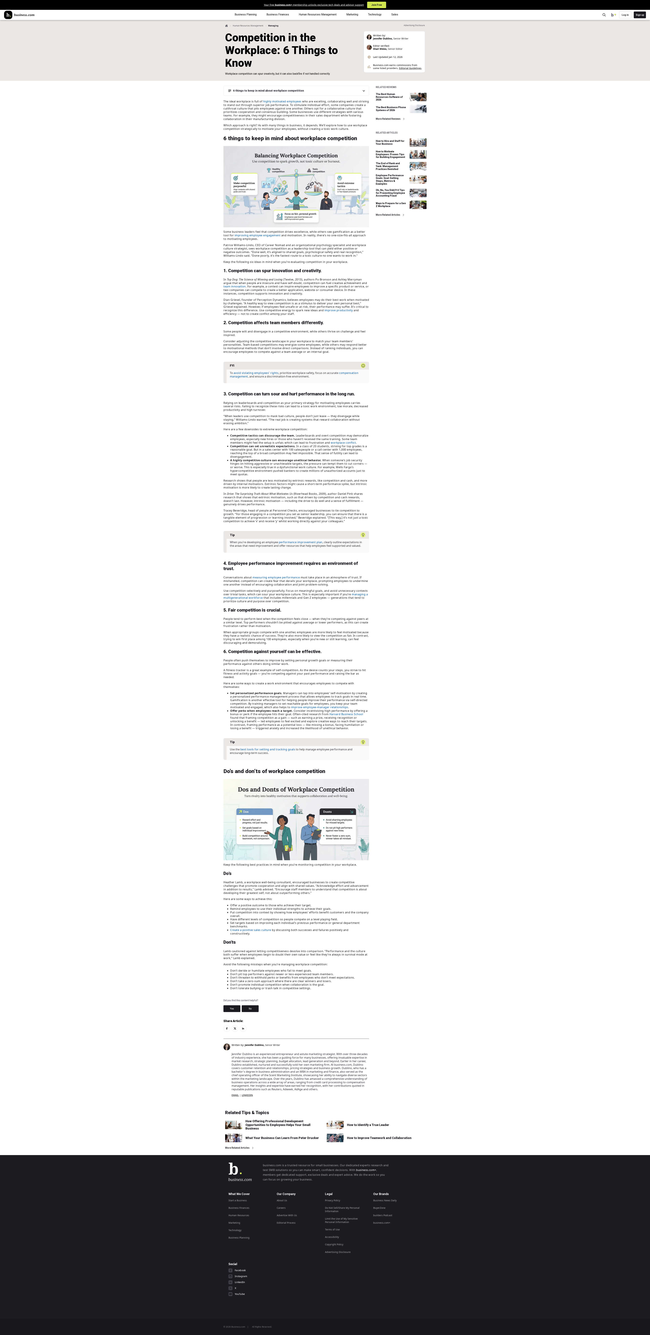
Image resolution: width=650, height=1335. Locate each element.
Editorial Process (286, 1222)
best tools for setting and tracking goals (267, 749)
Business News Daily (385, 1200)
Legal (329, 1194)
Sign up (640, 15)
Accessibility (332, 1237)
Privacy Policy (332, 1200)
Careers (281, 1207)
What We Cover (239, 1194)
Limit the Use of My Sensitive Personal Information (341, 1220)
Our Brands (381, 1194)
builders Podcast (382, 1215)
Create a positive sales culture (250, 930)
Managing (273, 25)
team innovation (234, 286)
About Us (282, 1200)
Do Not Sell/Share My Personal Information (342, 1209)
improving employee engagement (258, 235)
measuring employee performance (276, 577)
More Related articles (388, 214)
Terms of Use (332, 1229)
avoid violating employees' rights (256, 373)
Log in (625, 15)
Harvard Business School (346, 714)
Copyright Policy (334, 1244)
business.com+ (366, 1170)
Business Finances (239, 1207)
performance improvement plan (300, 542)
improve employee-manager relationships (319, 707)
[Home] (19, 15)
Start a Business (238, 1200)
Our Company (286, 1194)
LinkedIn (247, 1095)
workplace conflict (343, 442)
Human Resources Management (248, 25)
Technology (235, 1230)
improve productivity (338, 310)
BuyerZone (379, 1207)
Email (235, 1095)
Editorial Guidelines (410, 68)
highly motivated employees (282, 101)
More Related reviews (388, 118)
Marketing (234, 1222)
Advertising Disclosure (338, 1252)
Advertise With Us (287, 1215)
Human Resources (239, 1215)
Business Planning (239, 1237)
